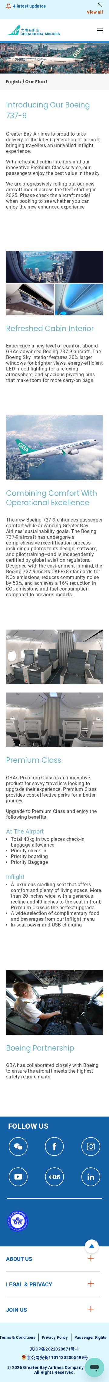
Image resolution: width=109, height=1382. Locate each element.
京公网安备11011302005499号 (57, 1357)
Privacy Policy (55, 1337)
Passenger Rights (90, 1337)
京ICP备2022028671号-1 (54, 1349)
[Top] (92, 1246)
